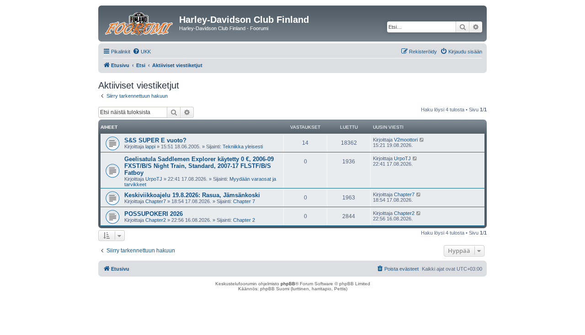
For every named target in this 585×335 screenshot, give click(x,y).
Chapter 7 (244, 201)
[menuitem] (142, 51)
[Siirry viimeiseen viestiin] (422, 139)
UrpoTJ (153, 179)
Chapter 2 (244, 220)
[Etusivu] (140, 22)
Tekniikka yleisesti (243, 146)
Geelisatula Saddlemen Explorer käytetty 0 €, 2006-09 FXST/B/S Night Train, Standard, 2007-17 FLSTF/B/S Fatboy (199, 166)
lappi (150, 146)
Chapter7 (155, 201)
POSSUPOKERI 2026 (153, 213)
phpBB (288, 283)
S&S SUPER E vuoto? (155, 140)
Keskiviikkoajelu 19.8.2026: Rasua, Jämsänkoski (192, 195)
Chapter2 (155, 220)
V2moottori (406, 139)
